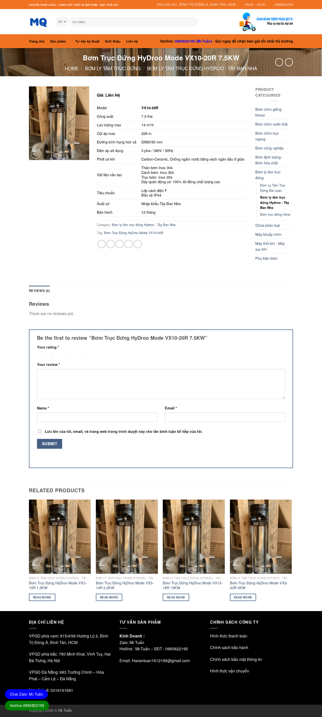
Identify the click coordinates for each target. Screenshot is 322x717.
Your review (48, 364)
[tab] (39, 291)
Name (43, 407)
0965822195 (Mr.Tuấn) (193, 41)
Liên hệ (132, 41)
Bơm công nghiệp (269, 147)
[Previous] (29, 555)
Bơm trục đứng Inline (275, 214)
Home (71, 68)
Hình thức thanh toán (228, 636)
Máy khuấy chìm (268, 234)
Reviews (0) (39, 290)
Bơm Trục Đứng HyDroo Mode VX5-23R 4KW (259, 585)
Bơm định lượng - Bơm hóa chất (269, 159)
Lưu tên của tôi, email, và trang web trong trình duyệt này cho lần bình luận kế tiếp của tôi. (124, 431)
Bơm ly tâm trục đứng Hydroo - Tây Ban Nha (202, 68)
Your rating (48, 347)
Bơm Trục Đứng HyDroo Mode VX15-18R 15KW (193, 585)
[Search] (192, 21)
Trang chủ (37, 41)
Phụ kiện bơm (266, 258)
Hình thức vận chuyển (229, 671)
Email (171, 407)
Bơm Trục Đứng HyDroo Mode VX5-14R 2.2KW (125, 585)
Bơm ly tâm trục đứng (113, 68)
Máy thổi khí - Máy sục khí (270, 246)
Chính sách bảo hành (229, 647)
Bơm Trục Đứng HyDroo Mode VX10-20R (133, 232)
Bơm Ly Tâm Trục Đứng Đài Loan (272, 188)
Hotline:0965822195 (27, 705)
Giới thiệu (112, 41)
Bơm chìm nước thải (271, 124)
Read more (42, 597)
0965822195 (176, 649)
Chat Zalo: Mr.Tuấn (26, 694)
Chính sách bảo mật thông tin (236, 659)
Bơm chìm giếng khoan (268, 112)
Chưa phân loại (267, 225)
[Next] (291, 555)
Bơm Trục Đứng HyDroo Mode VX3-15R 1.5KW (58, 585)
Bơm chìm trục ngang (267, 135)
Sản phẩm (58, 41)
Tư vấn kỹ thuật (87, 41)
